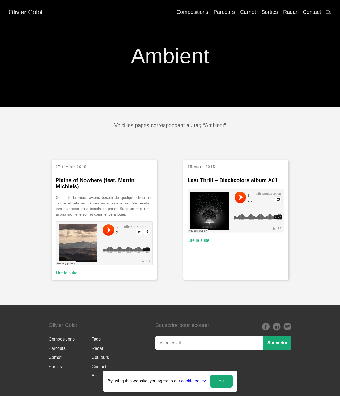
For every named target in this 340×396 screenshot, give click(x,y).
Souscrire (277, 343)
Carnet (248, 12)
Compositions (192, 12)
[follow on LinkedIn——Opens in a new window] (276, 327)
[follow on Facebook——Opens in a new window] (266, 327)
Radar (290, 12)
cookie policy (193, 381)
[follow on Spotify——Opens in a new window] (287, 327)
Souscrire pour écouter (182, 325)
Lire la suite (67, 273)
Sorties (269, 12)
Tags (96, 339)
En (328, 12)
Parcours (224, 12)
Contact (312, 12)
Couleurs (100, 357)
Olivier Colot (25, 12)
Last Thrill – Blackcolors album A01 (233, 180)
